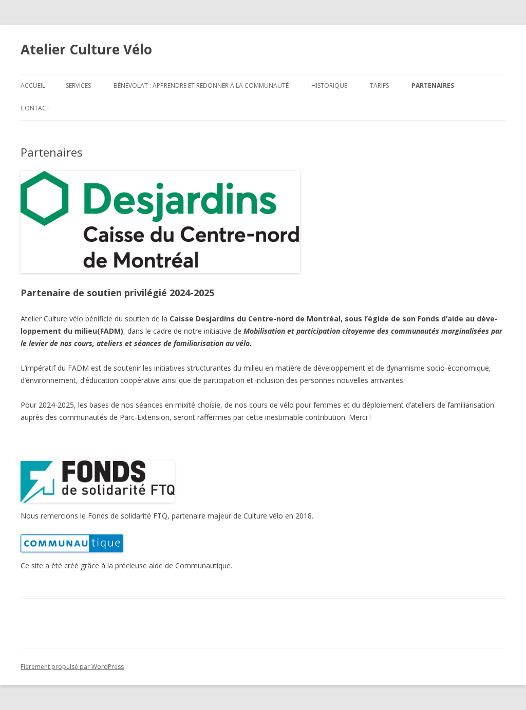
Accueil (33, 85)
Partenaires (432, 85)
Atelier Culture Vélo (86, 49)
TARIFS (379, 85)
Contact (35, 108)
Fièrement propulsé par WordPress (72, 666)
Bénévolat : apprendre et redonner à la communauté (201, 85)
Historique (329, 85)
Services (78, 85)
